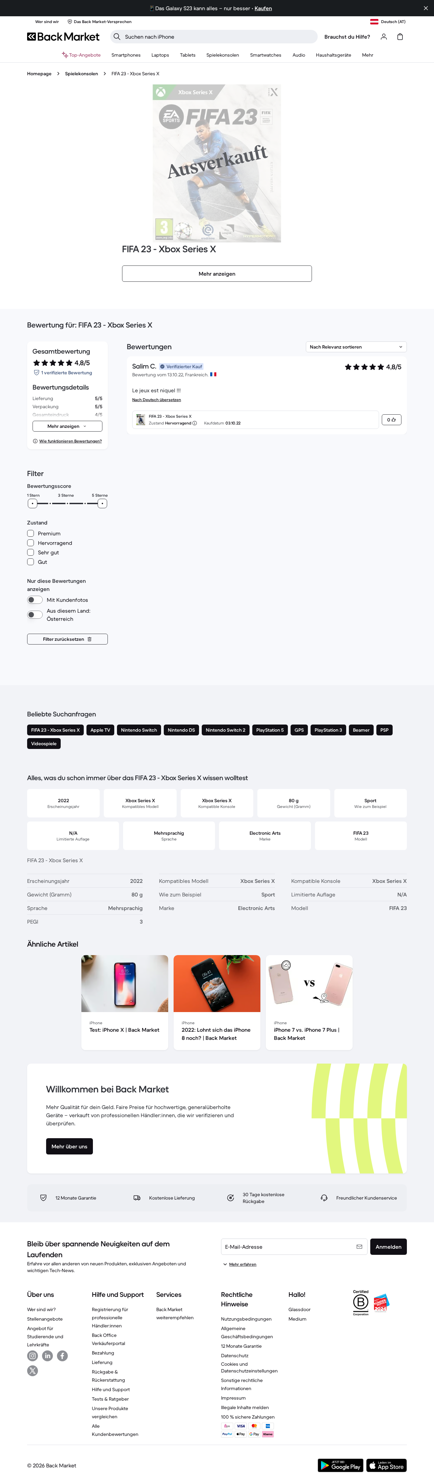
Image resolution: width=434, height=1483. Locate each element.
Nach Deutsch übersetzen (156, 399)
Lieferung (102, 1362)
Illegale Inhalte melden (245, 1407)
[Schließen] (425, 8)
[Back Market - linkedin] (47, 1355)
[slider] (32, 503)
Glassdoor (300, 1309)
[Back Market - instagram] (32, 1355)
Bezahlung (103, 1353)
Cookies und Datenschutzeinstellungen (249, 1367)
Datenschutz (235, 1355)
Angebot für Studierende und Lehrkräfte (45, 1336)
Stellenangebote (45, 1319)
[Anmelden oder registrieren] (384, 36)
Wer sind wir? (41, 1309)
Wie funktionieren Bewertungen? (70, 440)
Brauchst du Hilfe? (347, 36)
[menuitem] (126, 54)
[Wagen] (400, 36)
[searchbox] (219, 36)
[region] (217, 1004)
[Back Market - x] (32, 1370)
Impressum (233, 1398)
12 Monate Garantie (241, 1346)
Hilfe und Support (111, 1389)
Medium (298, 1319)
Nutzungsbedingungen (246, 1319)
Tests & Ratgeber (110, 1399)
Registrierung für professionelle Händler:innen (110, 1317)
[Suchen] (117, 36)
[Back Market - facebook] (62, 1355)
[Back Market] (63, 37)
